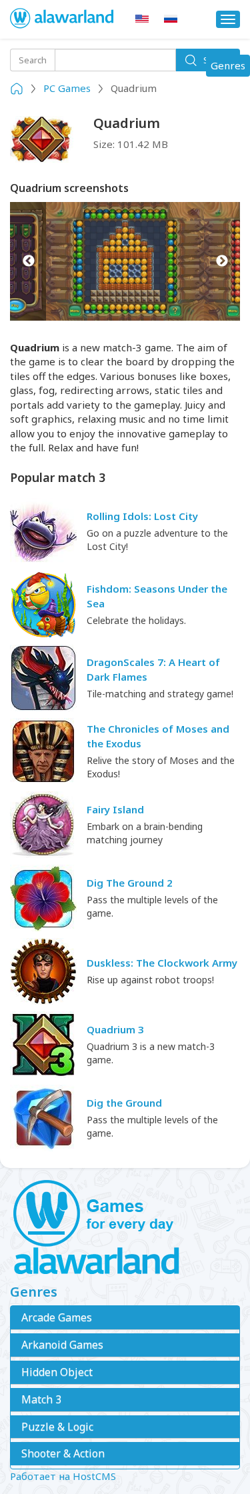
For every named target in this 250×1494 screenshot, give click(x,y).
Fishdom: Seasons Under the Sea (157, 595)
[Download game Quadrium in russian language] (170, 19)
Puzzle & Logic (57, 1426)
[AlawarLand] (62, 19)
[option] (125, 261)
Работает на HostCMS (63, 1476)
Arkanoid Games (62, 1344)
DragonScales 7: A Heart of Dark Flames (153, 669)
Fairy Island (115, 809)
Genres (230, 67)
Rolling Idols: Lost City (142, 516)
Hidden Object (57, 1372)
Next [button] (221, 261)
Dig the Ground (124, 1102)
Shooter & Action (63, 1453)
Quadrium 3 (115, 1029)
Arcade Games (56, 1317)
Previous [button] (28, 261)
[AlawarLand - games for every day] (125, 1228)
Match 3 (41, 1399)
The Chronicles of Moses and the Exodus (158, 735)
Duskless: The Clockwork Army (162, 962)
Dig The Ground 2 (130, 882)
